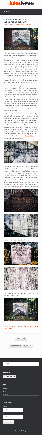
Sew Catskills (29, 136)
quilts (10, 328)
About (5, 391)
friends (6, 328)
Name (5, 407)
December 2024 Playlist (21, 346)
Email (5, 414)
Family (36, 326)
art (22, 326)
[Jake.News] (21, 3)
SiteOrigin (24, 431)
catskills (30, 326)
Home (5, 19)
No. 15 (21, 338)
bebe (25, 326)
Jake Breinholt (26, 24)
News (10, 19)
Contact (5, 394)
